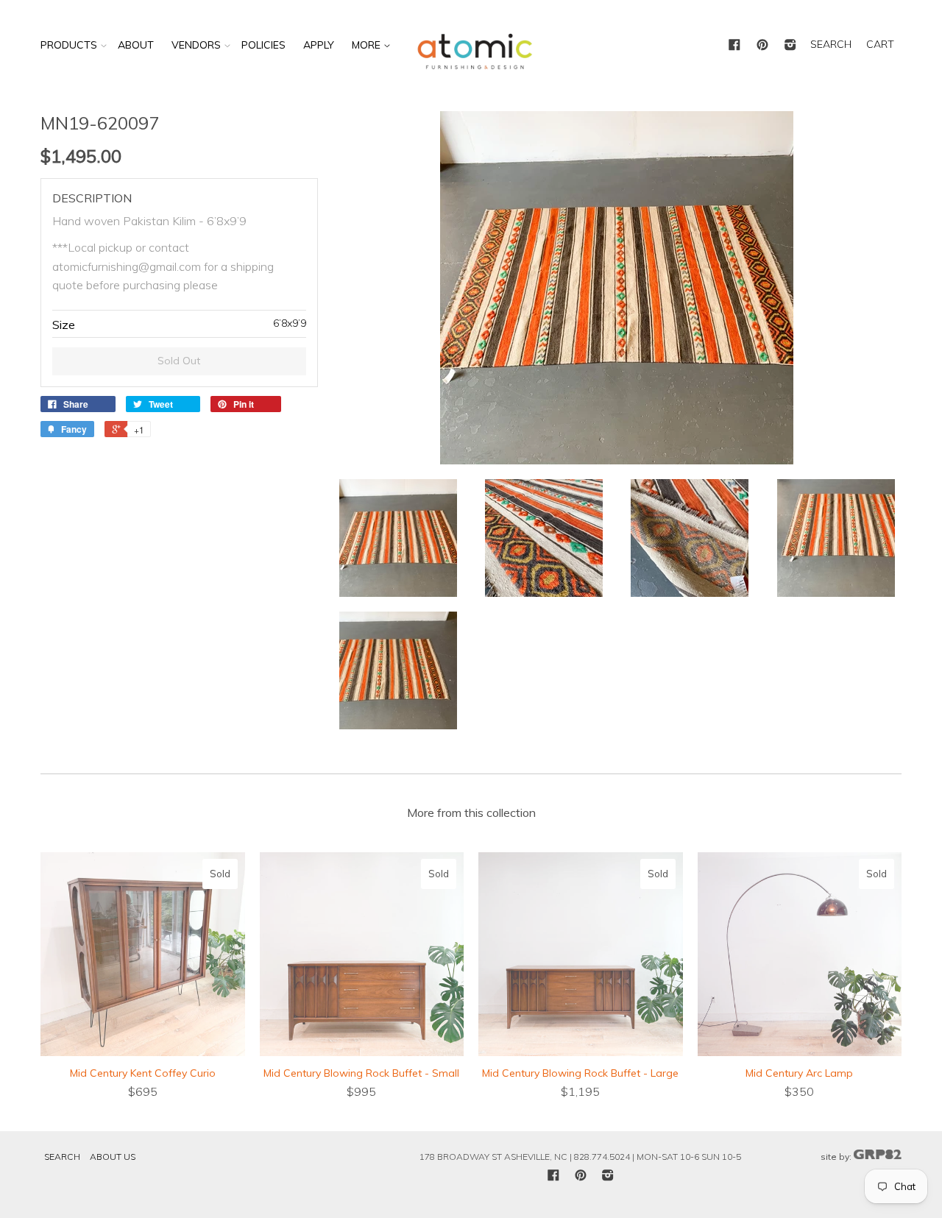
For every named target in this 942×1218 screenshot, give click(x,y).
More (367, 45)
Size (63, 324)
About (136, 45)
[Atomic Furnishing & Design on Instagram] (790, 45)
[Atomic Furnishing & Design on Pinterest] (762, 45)
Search (62, 1156)
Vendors (196, 45)
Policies (263, 45)
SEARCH (830, 44)
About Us (112, 1156)
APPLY (318, 45)
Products (68, 45)
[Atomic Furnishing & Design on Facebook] (734, 45)
